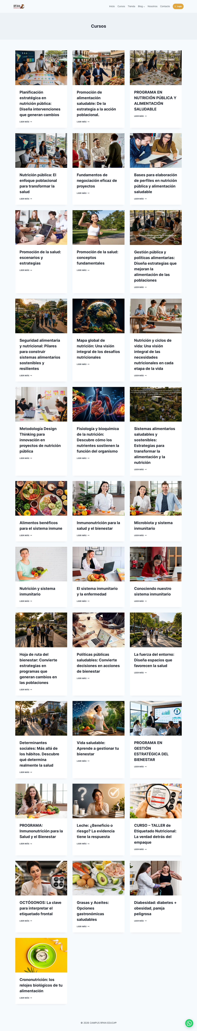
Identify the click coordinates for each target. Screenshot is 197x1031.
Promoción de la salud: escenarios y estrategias (40, 257)
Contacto (165, 6)
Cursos (121, 6)
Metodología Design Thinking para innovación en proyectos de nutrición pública (40, 439)
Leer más (26, 122)
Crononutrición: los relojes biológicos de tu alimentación (41, 985)
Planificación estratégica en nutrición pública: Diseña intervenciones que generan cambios (40, 103)
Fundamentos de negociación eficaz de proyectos (97, 180)
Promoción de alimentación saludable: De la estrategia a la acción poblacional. (96, 103)
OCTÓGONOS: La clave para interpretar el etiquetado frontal (40, 908)
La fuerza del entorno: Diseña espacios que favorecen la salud (154, 660)
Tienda (131, 6)
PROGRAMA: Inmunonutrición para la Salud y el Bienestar (41, 831)
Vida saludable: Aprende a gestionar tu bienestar (98, 748)
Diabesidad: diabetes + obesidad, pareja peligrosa (155, 908)
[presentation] (41, 67)
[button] (189, 1023)
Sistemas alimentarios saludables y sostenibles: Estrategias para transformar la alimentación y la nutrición (154, 445)
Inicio (112, 6)
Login (179, 6)
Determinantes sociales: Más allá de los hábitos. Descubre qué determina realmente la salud (39, 754)
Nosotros (152, 6)
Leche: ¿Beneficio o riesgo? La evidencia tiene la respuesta (96, 831)
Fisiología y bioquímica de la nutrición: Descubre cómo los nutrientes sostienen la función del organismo (98, 439)
